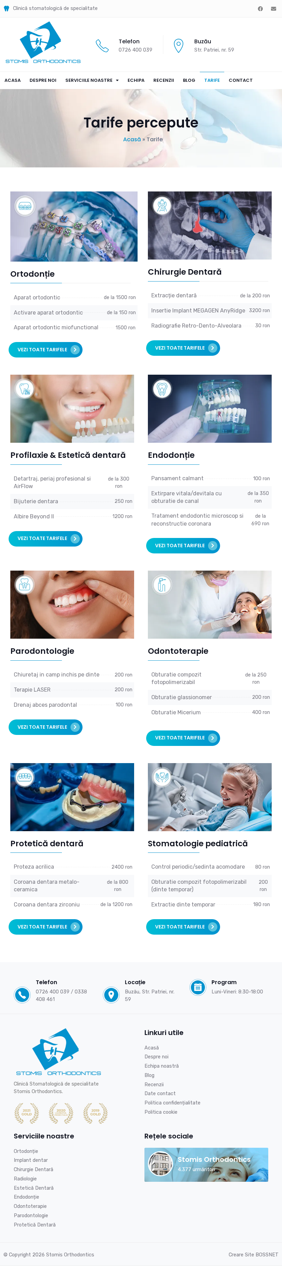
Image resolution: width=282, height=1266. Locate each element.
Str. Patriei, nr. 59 (214, 50)
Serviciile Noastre (88, 80)
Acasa (12, 80)
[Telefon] (102, 45)
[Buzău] (178, 45)
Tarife (212, 80)
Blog (189, 80)
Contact (241, 80)
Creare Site (254, 1255)
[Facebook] (260, 8)
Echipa (136, 80)
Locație (135, 982)
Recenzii (163, 80)
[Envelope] (273, 8)
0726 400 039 (135, 50)
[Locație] (111, 995)
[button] (46, 349)
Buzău (202, 41)
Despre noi (43, 80)
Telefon (129, 41)
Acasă (132, 139)
